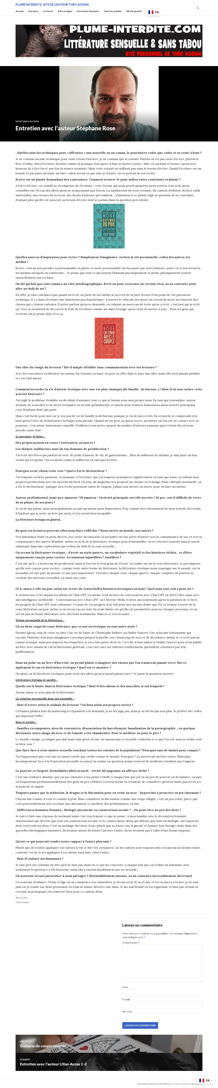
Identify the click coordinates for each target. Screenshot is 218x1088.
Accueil (19, 11)
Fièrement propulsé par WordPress (154, 1084)
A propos (33, 11)
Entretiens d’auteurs (88, 11)
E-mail (126, 999)
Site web (127, 1011)
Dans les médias (113, 11)
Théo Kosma (22, 902)
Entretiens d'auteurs (27, 121)
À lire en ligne (65, 11)
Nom (125, 987)
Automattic (196, 1084)
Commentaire (131, 942)
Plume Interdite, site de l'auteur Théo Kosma (52, 4)
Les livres (48, 11)
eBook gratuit (134, 11)
